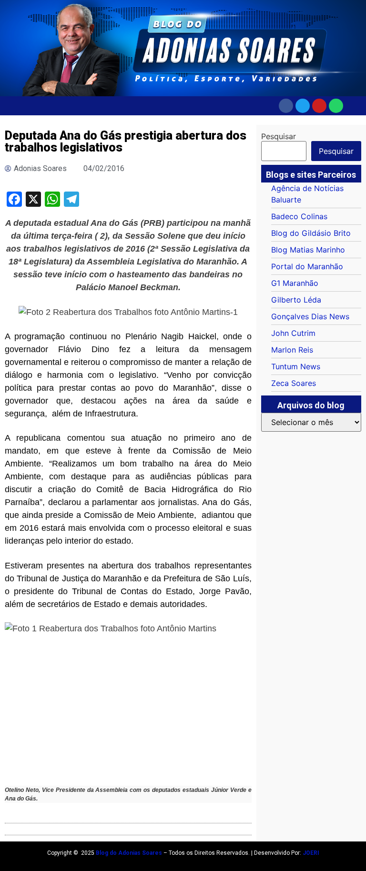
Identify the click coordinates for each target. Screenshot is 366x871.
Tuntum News (295, 366)
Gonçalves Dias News (310, 316)
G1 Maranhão (294, 283)
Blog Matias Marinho (308, 249)
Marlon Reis (292, 349)
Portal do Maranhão (307, 266)
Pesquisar (278, 136)
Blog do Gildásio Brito (311, 233)
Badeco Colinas (299, 216)
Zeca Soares (293, 383)
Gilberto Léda (296, 299)
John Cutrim (293, 333)
